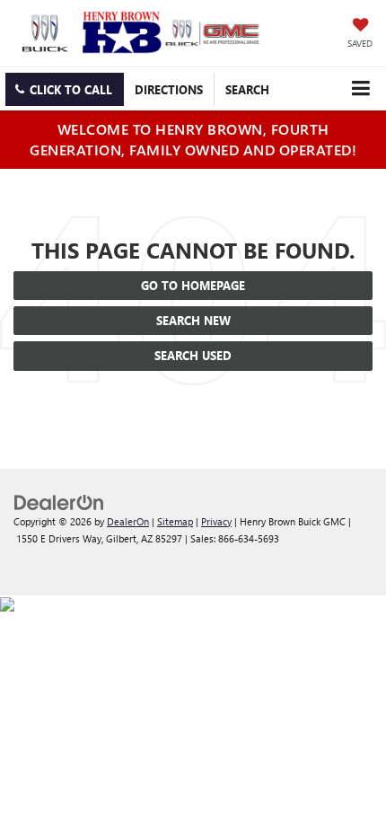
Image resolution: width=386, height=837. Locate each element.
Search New (193, 320)
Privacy (216, 521)
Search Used (193, 355)
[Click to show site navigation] (360, 88)
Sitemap (175, 521)
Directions (169, 89)
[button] (64, 89)
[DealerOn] (59, 500)
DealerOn (128, 521)
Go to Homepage (193, 285)
